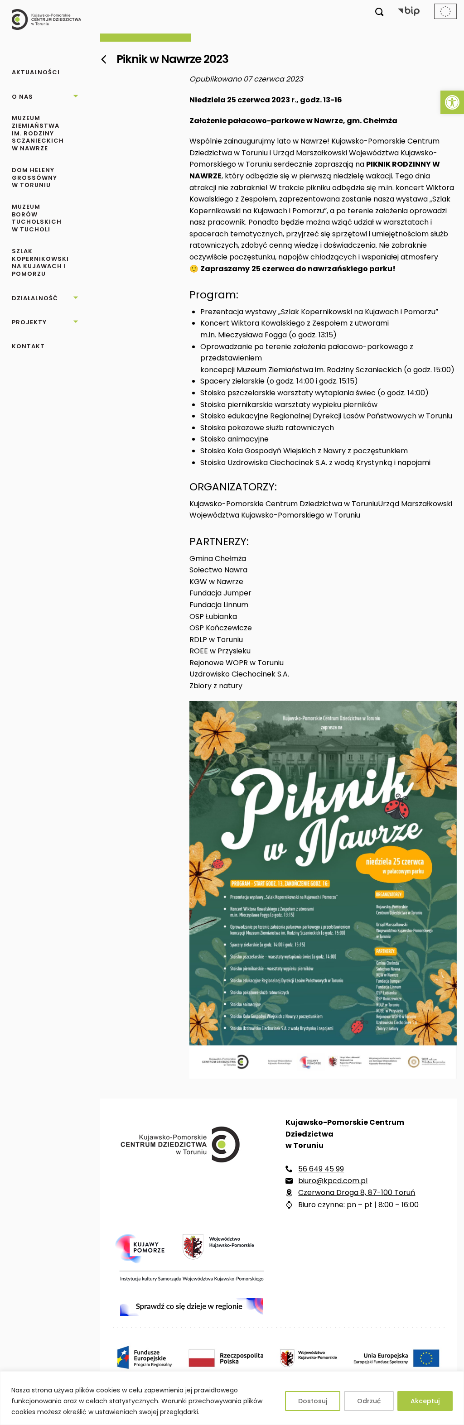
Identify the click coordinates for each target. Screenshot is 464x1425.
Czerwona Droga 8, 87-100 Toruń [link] (356, 1192)
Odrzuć (369, 1401)
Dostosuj (312, 1401)
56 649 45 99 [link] (321, 1169)
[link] (452, 102)
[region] (232, 1398)
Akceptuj (425, 1401)
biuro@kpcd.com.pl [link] (332, 1181)
